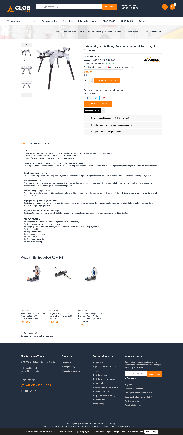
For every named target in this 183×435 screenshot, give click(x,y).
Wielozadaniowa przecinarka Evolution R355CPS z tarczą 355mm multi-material (33, 316)
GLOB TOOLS (127, 21)
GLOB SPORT (109, 21)
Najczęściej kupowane (71, 371)
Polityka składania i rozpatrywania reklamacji (104, 393)
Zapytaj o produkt (98, 104)
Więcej (142, 21)
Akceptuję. (151, 432)
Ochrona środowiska (134, 389)
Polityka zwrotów (100, 375)
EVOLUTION (95, 57)
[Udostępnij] (87, 98)
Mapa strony (98, 404)
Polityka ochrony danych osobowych (104, 381)
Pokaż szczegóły (43, 268)
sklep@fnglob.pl (28, 380)
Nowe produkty (68, 367)
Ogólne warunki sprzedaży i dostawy (105, 369)
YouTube (26, 391)
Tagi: (86, 90)
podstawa (120, 90)
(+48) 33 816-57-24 (129, 8)
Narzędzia (68, 21)
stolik (106, 90)
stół (101, 90)
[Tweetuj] (95, 98)
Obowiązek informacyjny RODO (106, 387)
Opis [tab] (23, 143)
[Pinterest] (104, 98)
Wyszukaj (109, 7)
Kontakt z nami (99, 400)
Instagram (36, 391)
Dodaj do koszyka (107, 80)
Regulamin (98, 363)
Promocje (66, 363)
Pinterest (31, 391)
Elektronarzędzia (50, 21)
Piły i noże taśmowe (87, 21)
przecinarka (94, 90)
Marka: (87, 57)
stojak (112, 90)
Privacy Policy (136, 432)
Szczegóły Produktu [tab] (39, 143)
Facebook (22, 391)
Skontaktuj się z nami (33, 356)
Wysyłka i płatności (133, 405)
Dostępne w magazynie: (94, 63)
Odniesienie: (89, 60)
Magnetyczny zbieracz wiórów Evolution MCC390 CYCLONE (60, 316)
